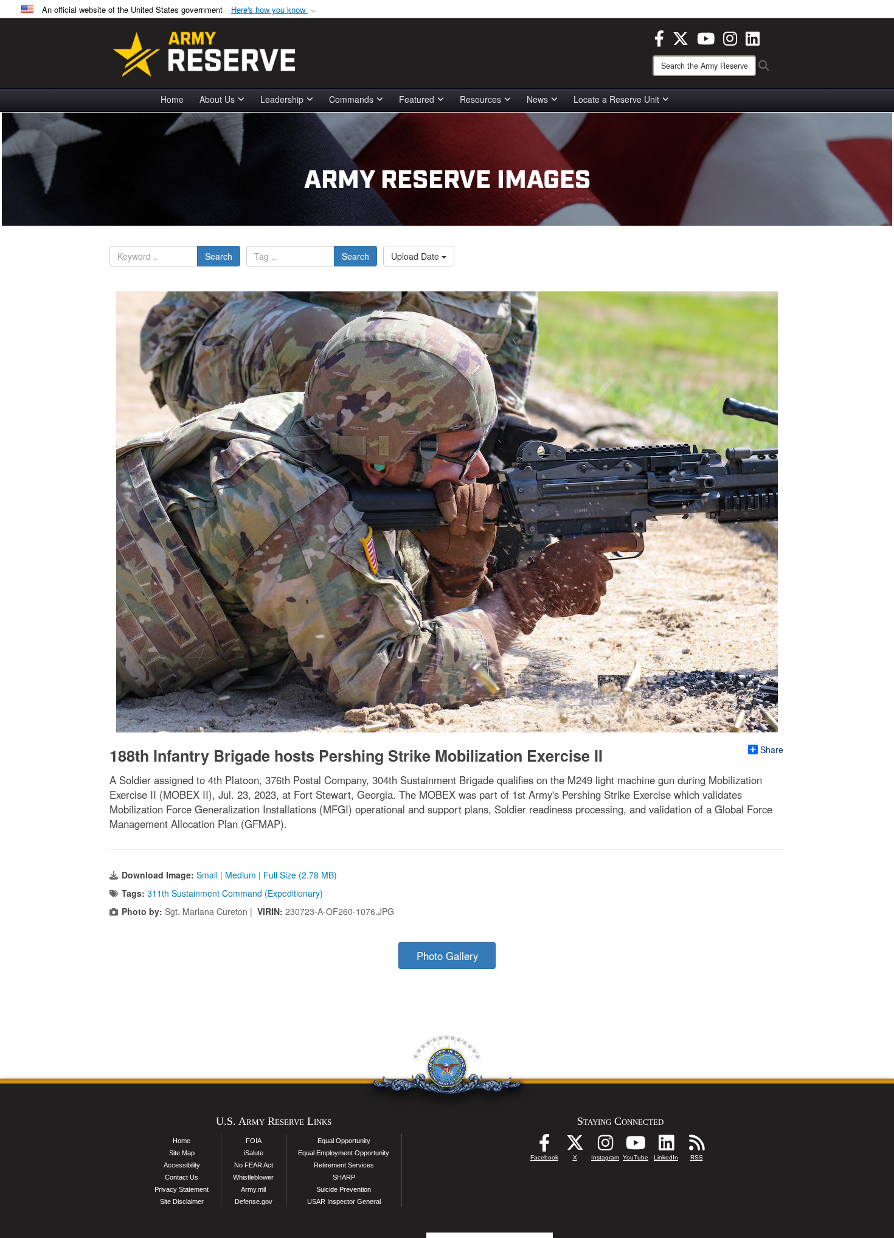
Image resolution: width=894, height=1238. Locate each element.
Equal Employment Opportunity (343, 1152)
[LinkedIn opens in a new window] (753, 37)
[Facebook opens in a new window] (659, 37)
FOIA (254, 1140)
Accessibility (182, 1165)
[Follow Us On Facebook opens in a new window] (544, 1146)
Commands (351, 99)
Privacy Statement (181, 1189)
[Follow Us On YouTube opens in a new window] (635, 1146)
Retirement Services (344, 1165)
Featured (416, 99)
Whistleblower (253, 1177)
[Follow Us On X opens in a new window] (575, 1146)
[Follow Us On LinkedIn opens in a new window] (666, 1146)
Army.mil (253, 1189)
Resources (480, 99)
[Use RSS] (696, 1146)
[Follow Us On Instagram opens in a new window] (605, 1146)
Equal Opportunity (343, 1140)
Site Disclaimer (182, 1201)
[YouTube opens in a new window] (706, 37)
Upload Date (416, 256)
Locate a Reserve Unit (616, 99)
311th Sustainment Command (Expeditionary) (235, 893)
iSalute (253, 1152)
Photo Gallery (447, 955)
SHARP (344, 1177)
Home (172, 99)
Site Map (182, 1152)
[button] (275, 10)
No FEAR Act (253, 1165)
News (537, 99)
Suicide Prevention (343, 1189)
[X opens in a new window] (680, 37)
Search (218, 256)
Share (771, 749)
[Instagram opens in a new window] (730, 37)
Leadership (281, 99)
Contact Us (181, 1177)
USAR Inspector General (344, 1201)
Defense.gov (253, 1201)
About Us (217, 99)
